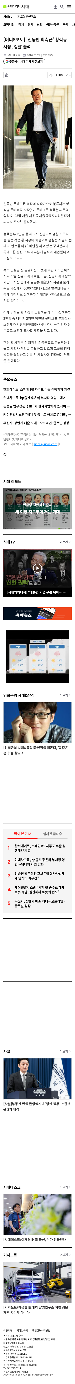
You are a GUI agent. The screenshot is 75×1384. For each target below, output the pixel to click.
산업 (39, 24)
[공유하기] (55, 7)
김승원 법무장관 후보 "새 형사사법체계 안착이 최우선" (37, 406)
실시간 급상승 (52, 833)
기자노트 (10, 1254)
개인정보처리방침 (41, 1330)
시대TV (9, 542)
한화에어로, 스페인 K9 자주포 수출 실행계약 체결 (36, 389)
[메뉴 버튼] (69, 7)
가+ (68, 75)
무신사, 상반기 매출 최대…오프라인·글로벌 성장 (36, 422)
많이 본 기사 (22, 833)
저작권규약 (22, 1330)
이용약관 (7, 1330)
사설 (6, 1051)
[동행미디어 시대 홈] (16, 7)
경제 (30, 24)
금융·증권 (52, 24)
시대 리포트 (12, 481)
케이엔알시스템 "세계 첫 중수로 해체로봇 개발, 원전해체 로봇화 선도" (37, 414)
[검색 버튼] (62, 6)
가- (51, 75)
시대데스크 (11, 1187)
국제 (65, 24)
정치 (21, 24)
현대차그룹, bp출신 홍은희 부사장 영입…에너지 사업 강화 (37, 397)
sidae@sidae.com (46, 444)
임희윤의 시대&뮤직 (19, 695)
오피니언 (9, 24)
